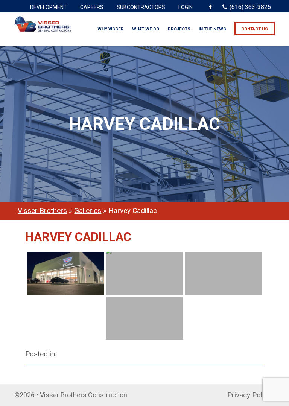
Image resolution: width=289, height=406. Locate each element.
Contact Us (254, 29)
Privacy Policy (249, 395)
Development (48, 7)
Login (185, 7)
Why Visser (110, 29)
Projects (179, 29)
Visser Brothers (42, 210)
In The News (212, 29)
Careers (91, 7)
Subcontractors (141, 7)
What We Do (145, 29)
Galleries (87, 210)
